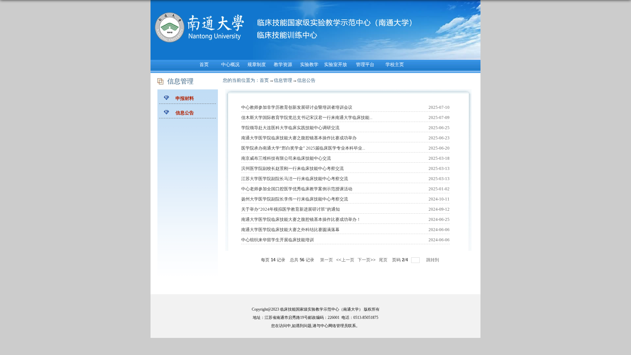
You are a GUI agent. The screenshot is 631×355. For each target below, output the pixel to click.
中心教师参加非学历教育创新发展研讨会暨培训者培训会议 (296, 107)
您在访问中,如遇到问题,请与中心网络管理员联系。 (315, 325)
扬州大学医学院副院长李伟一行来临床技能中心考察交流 (294, 199)
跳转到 (433, 259)
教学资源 (283, 64)
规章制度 (256, 64)
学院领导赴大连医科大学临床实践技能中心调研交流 (290, 127)
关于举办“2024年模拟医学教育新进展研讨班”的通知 (290, 209)
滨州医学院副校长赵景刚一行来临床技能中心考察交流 (292, 168)
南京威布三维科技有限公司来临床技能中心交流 (286, 158)
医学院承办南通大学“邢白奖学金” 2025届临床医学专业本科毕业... (303, 148)
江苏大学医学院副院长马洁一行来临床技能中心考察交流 (294, 178)
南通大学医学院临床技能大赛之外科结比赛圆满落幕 (290, 229)
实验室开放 (335, 64)
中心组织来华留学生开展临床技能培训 (277, 239)
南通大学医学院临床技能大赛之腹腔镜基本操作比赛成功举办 (299, 137)
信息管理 (283, 80)
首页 (204, 64)
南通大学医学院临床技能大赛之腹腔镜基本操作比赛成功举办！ (301, 219)
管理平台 (365, 64)
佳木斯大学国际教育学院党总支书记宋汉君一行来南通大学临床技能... (306, 117)
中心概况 (230, 64)
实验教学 (309, 64)
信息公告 (306, 80)
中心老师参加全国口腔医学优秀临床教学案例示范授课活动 (296, 188)
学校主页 (395, 64)
